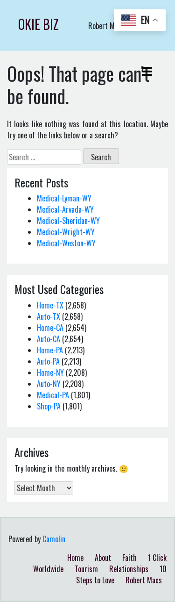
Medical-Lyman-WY (64, 198)
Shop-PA (49, 406)
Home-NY (50, 372)
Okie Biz (38, 24)
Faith (129, 557)
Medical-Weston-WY (66, 243)
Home (75, 557)
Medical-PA (53, 395)
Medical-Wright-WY (66, 231)
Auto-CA (48, 338)
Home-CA (50, 327)
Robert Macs (144, 580)
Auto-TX (48, 316)
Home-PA (50, 350)
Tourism (86, 568)
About (103, 557)
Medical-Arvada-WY (65, 209)
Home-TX (50, 305)
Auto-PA (48, 361)
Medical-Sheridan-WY (68, 220)
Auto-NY (49, 383)
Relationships (128, 568)
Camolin (53, 539)
